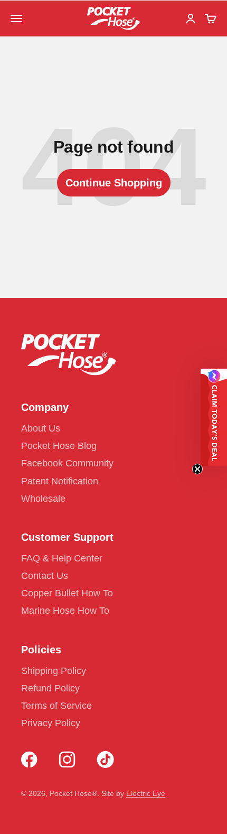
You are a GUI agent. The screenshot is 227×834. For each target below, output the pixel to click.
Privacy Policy (50, 723)
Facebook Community (67, 463)
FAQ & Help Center (61, 558)
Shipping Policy (53, 671)
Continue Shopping (113, 183)
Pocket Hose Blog (59, 446)
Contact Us (44, 575)
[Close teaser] (197, 469)
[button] (214, 417)
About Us (40, 428)
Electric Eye (145, 793)
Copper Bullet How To (67, 593)
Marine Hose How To (65, 610)
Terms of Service (56, 705)
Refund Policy (50, 688)
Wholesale (43, 498)
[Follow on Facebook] (29, 759)
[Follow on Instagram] (67, 759)
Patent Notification (59, 481)
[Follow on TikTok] (105, 759)
